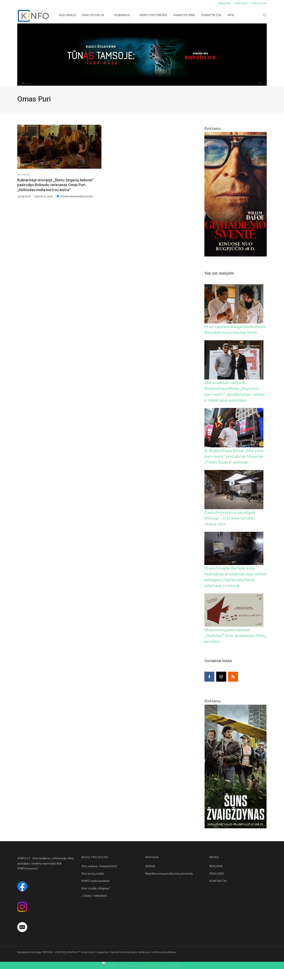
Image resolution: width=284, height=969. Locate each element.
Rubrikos (122, 15)
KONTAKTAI (259, 3)
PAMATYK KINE (184, 15)
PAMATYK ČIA (211, 15)
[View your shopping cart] (257, 15)
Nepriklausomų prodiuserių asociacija (169, 873)
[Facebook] (209, 677)
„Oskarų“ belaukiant (94, 895)
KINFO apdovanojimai (95, 880)
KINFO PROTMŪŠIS (153, 15)
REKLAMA (224, 3)
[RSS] (233, 677)
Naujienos (23, 174)
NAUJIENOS (67, 15)
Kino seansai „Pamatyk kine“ (99, 866)
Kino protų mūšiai (92, 873)
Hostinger (36, 952)
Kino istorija (93, 15)
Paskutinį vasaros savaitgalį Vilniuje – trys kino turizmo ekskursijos (229, 518)
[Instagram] (221, 677)
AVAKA (150, 866)
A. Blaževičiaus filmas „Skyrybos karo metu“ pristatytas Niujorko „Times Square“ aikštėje (234, 456)
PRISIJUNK (241, 3)
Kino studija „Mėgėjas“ (96, 888)
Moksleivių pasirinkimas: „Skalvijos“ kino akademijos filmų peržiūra (235, 635)
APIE (230, 15)
